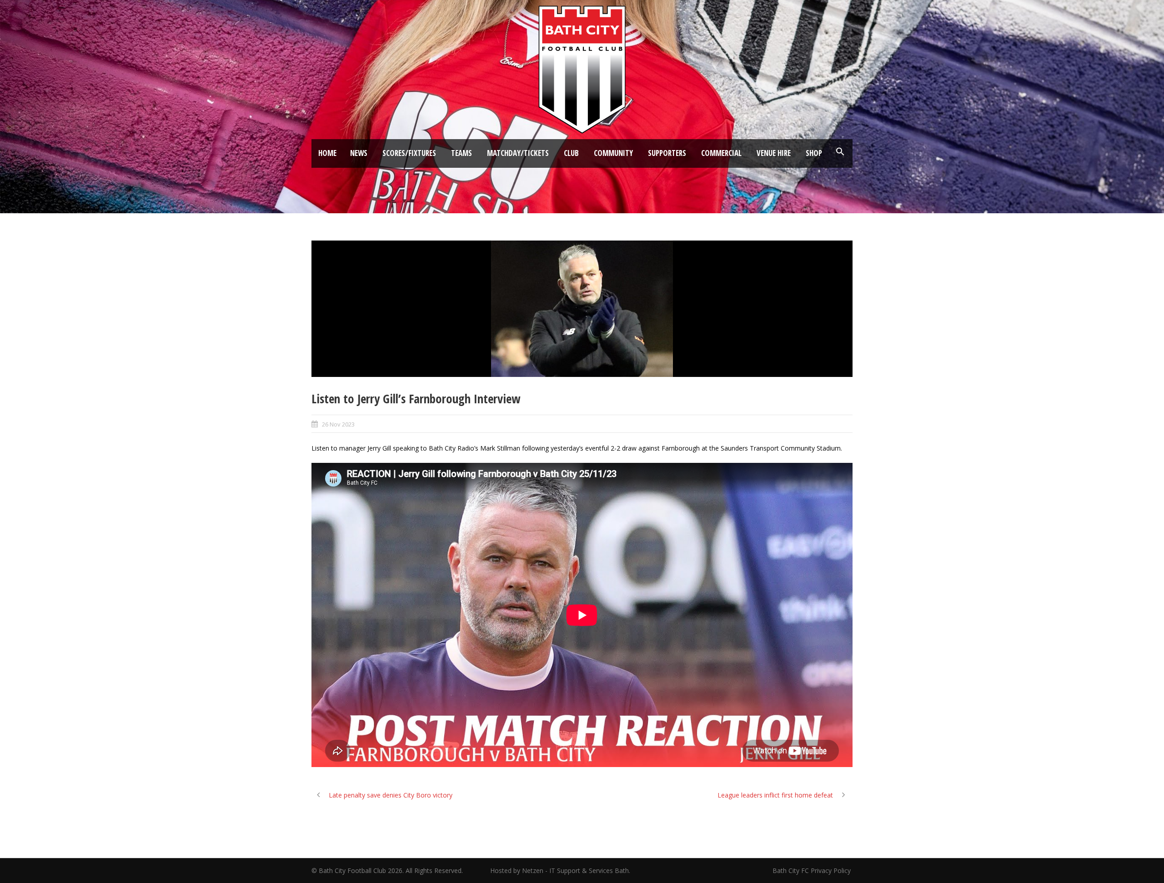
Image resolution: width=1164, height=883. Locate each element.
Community (613, 153)
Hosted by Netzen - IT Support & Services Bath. (560, 870)
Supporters (667, 153)
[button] (840, 152)
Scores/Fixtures (409, 153)
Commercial (721, 153)
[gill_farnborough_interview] (582, 309)
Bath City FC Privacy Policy (813, 870)
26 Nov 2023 (338, 424)
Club (571, 153)
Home (327, 153)
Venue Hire (774, 153)
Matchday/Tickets (518, 153)
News (358, 153)
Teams (461, 153)
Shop (814, 153)
